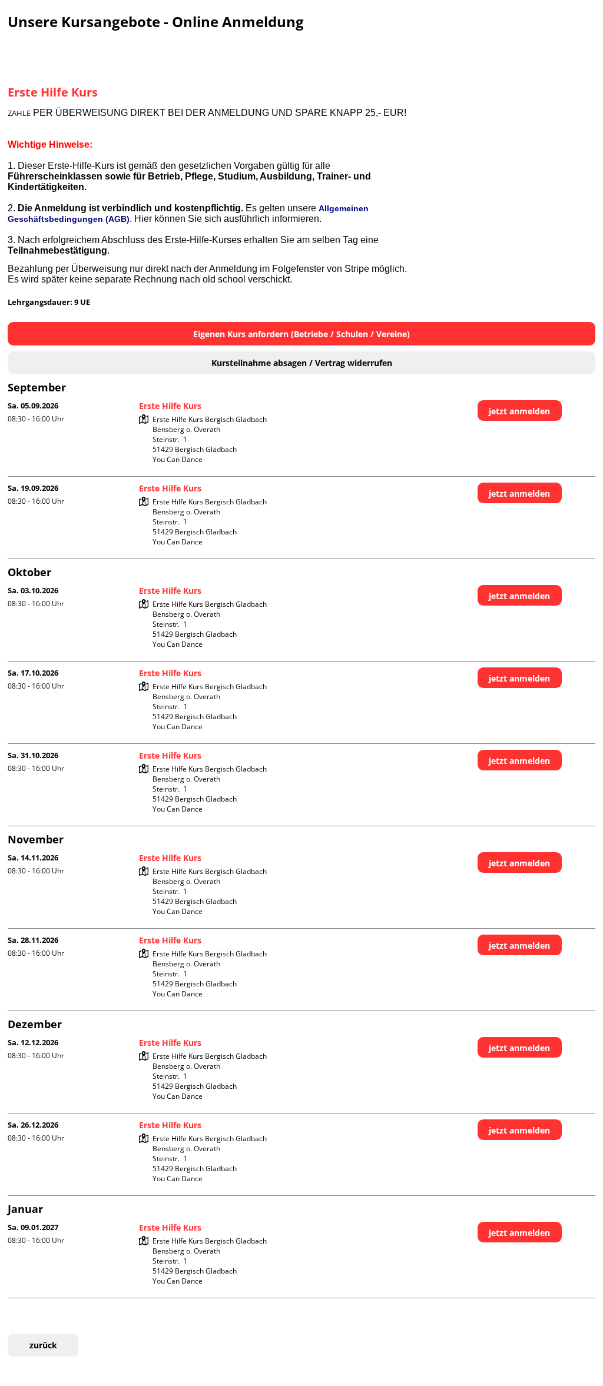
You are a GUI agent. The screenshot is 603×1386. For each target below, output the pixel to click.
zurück (43, 1345)
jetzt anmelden (519, 411)
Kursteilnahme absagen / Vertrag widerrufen (301, 362)
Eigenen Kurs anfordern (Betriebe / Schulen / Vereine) (301, 334)
